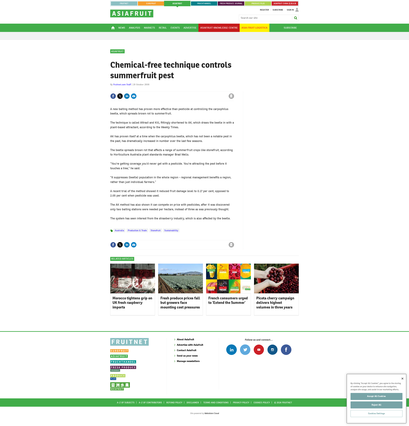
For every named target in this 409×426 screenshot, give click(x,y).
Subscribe (278, 10)
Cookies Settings (376, 413)
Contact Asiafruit (186, 350)
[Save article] (231, 96)
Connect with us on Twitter (245, 349)
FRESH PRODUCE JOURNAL (231, 3)
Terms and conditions (216, 402)
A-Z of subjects (126, 402)
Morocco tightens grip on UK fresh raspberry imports (132, 303)
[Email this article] (134, 96)
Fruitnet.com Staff (122, 84)
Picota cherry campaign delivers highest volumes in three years (275, 303)
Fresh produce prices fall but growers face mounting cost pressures (180, 303)
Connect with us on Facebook (286, 349)
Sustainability (171, 230)
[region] (376, 398)
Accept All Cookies (376, 396)
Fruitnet (124, 3)
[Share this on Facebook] (113, 96)
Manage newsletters (188, 361)
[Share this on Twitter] (120, 96)
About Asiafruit (185, 339)
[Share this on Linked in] (127, 96)
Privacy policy (241, 402)
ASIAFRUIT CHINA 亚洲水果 (285, 3)
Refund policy (174, 402)
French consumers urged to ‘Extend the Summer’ (228, 300)
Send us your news (187, 355)
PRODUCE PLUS (258, 3)
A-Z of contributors (150, 402)
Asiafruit (117, 51)
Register (264, 10)
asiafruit (177, 3)
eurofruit (151, 3)
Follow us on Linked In (231, 349)
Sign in (193, 89)
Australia (119, 230)
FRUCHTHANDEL (204, 3)
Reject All (376, 404)
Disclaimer (193, 402)
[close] (234, 89)
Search (295, 17)
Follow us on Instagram (272, 349)
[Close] (402, 378)
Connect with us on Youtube (259, 349)
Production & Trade (137, 230)
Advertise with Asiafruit (190, 344)
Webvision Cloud (211, 413)
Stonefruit (156, 230)
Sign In (290, 10)
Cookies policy (262, 402)
